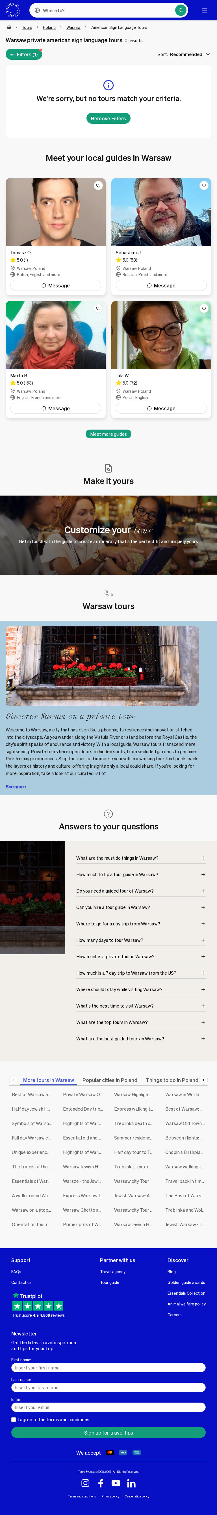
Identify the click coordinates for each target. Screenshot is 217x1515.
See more (16, 786)
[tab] (48, 1079)
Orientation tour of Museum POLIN (33, 1224)
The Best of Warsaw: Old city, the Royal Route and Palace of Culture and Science (186, 1195)
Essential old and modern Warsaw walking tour (84, 1138)
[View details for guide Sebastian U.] (161, 236)
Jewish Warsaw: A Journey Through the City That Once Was (135, 1195)
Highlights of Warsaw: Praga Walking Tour (84, 1152)
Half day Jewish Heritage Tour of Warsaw (33, 1109)
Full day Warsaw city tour (33, 1138)
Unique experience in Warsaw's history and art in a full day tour (33, 1152)
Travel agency (112, 1271)
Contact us (21, 1282)
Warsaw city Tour (131, 1181)
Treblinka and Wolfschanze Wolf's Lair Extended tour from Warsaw (186, 1210)
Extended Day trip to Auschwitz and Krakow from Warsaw (84, 1109)
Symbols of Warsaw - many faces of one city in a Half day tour (33, 1123)
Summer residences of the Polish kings (135, 1138)
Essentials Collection (186, 1293)
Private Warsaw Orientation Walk (84, 1094)
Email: (16, 1399)
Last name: (21, 1379)
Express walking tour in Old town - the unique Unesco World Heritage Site (135, 1109)
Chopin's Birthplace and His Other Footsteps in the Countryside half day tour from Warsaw (186, 1152)
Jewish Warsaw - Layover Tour (186, 1224)
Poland (49, 27)
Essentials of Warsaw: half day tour (33, 1181)
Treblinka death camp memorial (135, 1123)
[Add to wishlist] (98, 185)
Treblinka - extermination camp (135, 1167)
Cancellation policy (137, 1496)
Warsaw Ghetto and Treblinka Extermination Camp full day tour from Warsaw (84, 1210)
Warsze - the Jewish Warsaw (84, 1181)
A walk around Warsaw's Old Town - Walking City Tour (33, 1195)
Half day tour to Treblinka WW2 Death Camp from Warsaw (135, 1152)
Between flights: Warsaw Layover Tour (186, 1138)
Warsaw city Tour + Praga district (135, 1210)
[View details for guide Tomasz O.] (56, 236)
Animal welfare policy (187, 1303)
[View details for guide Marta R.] (56, 359)
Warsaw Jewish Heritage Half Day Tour (135, 1224)
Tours (27, 27)
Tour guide (109, 1282)
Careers (175, 1314)
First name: (21, 1359)
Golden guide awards (186, 1282)
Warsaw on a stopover (33, 1210)
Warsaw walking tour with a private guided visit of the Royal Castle (186, 1167)
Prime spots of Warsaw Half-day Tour (84, 1224)
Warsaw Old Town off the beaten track (186, 1123)
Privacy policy (110, 1496)
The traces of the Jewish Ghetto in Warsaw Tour (33, 1167)
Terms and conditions (82, 1496)
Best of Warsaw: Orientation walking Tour (186, 1109)
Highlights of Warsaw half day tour (84, 1123)
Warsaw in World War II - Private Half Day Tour (186, 1094)
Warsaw (73, 27)
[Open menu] (204, 10)
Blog (172, 1271)
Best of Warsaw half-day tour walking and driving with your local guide (33, 1094)
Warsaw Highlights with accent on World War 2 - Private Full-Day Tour (135, 1094)
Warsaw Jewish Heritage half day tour (84, 1167)
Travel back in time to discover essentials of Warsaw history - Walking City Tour (186, 1181)
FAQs (16, 1271)
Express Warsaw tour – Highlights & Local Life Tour (84, 1195)
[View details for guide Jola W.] (161, 359)
